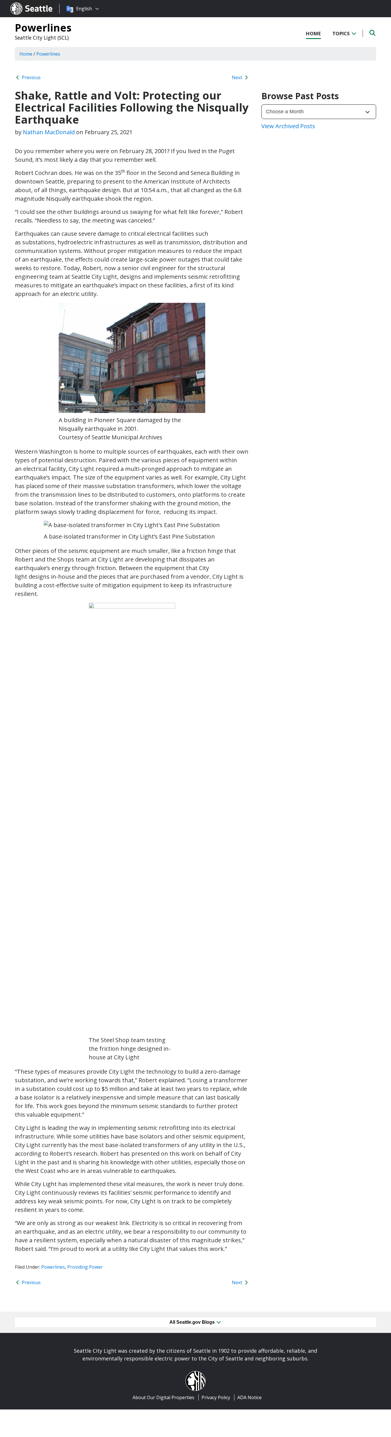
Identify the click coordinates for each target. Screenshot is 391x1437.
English (84, 8)
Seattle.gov (22, 3)
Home (313, 33)
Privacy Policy (216, 1397)
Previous (31, 77)
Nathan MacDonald (49, 132)
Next (237, 77)
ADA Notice (249, 1397)
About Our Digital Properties (163, 1397)
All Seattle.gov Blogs (192, 1322)
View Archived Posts (288, 126)
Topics (341, 33)
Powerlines (43, 27)
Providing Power (85, 1267)
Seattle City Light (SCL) (42, 37)
